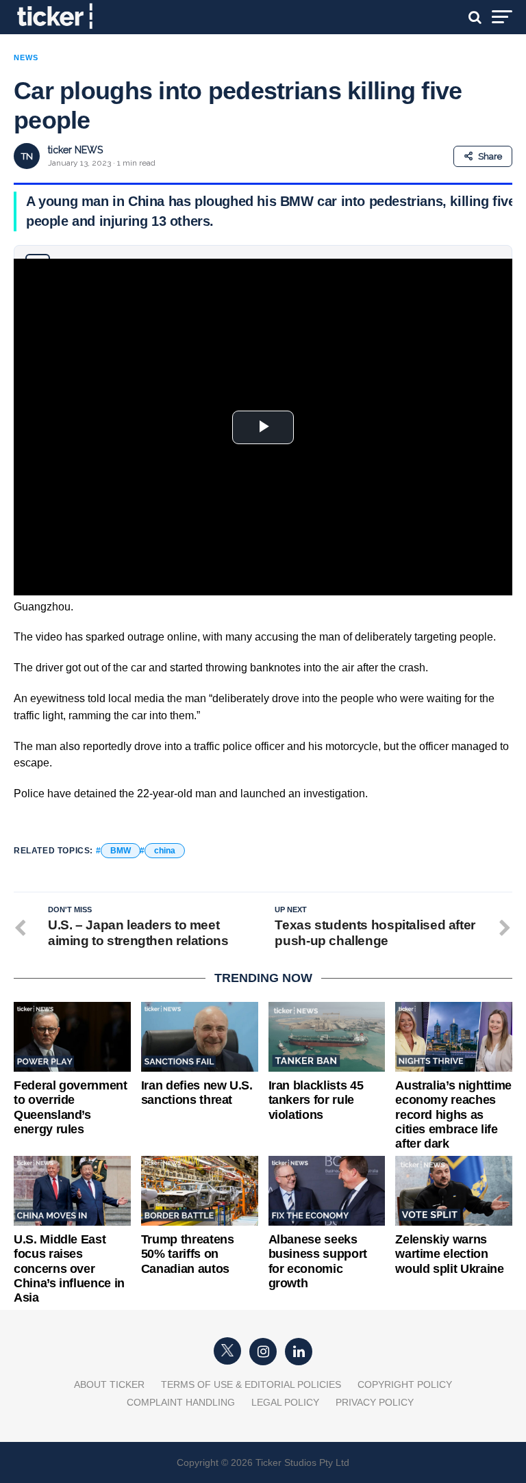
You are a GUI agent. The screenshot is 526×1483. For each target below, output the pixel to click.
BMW (120, 850)
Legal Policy (285, 1402)
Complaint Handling (181, 1402)
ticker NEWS (75, 149)
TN (27, 156)
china (164, 850)
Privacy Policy (375, 1402)
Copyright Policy (405, 1384)
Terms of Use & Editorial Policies (251, 1384)
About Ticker (109, 1384)
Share (490, 156)
